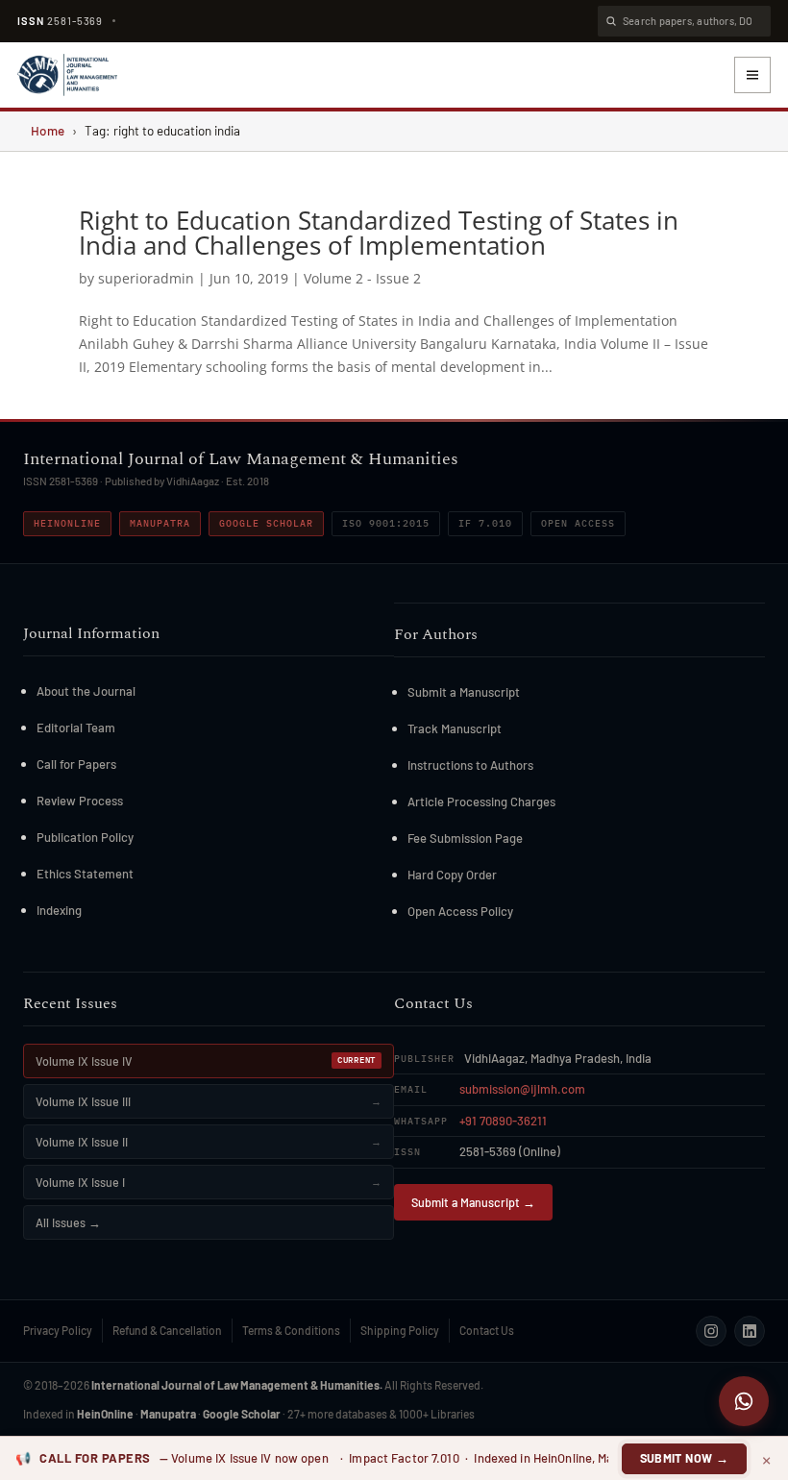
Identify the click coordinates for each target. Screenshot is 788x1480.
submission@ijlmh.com (522, 1089)
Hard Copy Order (452, 874)
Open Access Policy (460, 911)
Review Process (80, 800)
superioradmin (146, 278)
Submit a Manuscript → (473, 1202)
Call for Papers (76, 764)
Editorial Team (76, 727)
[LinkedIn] (749, 1331)
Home (47, 130)
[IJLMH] (67, 75)
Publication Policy (85, 837)
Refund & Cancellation (167, 1330)
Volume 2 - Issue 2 (362, 278)
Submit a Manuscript (463, 692)
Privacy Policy (57, 1330)
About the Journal (86, 691)
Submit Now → (684, 1458)
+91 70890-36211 (503, 1120)
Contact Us (486, 1330)
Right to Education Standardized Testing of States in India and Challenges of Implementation (378, 232)
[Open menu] (752, 75)
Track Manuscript (454, 728)
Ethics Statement (85, 873)
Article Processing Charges (481, 801)
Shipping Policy (399, 1330)
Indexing (59, 910)
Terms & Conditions (291, 1330)
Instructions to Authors (470, 765)
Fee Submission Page (465, 838)
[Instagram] (711, 1331)
